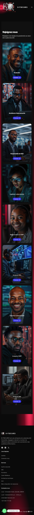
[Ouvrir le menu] (32, 7)
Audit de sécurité (5, 467)
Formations (4, 472)
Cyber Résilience (5, 475)
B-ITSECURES (22, 7)
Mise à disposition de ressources (9, 484)
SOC (2, 481)
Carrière (3, 455)
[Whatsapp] (4, 511)
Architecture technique (7, 478)
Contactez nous (5, 458)
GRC (2, 469)
